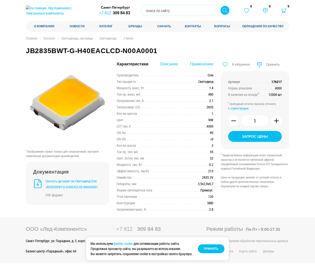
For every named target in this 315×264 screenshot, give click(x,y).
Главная (31, 38)
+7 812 (114, 13)
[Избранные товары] (246, 10)
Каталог (49, 38)
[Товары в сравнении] (265, 10)
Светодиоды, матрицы (77, 38)
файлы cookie (123, 243)
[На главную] (58, 10)
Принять (211, 248)
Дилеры (268, 251)
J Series (128, 38)
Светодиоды (108, 38)
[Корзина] (284, 10)
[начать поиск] (224, 10)
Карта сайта (248, 251)
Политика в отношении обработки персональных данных (247, 240)
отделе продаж (239, 108)
